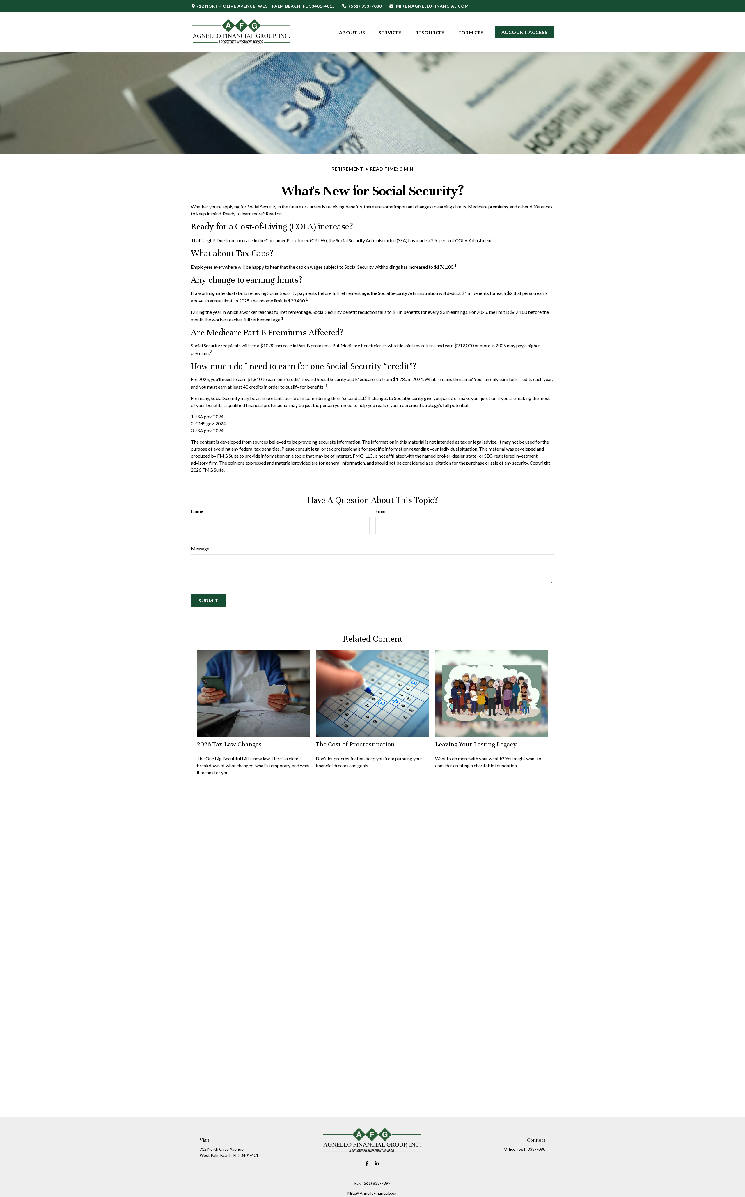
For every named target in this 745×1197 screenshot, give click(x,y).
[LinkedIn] (377, 1164)
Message (200, 548)
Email (380, 511)
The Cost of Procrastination (355, 744)
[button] (352, 31)
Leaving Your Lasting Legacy (476, 744)
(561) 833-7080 (365, 5)
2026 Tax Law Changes (229, 744)
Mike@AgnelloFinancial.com (432, 5)
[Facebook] (367, 1164)
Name (197, 511)
